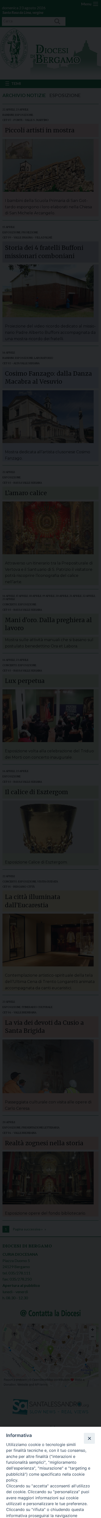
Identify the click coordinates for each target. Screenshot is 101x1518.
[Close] (89, 1438)
